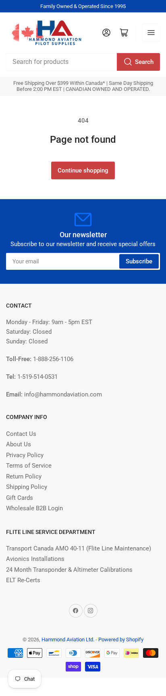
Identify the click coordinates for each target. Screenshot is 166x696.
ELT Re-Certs (23, 580)
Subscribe (139, 261)
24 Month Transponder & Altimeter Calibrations (69, 569)
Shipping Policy (26, 487)
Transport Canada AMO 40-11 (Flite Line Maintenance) (78, 548)
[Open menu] (151, 32)
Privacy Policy (25, 455)
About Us (18, 444)
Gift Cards (19, 497)
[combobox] (83, 62)
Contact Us (21, 433)
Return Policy (24, 476)
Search (144, 62)
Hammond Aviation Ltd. (68, 639)
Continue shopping (83, 170)
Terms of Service (29, 465)
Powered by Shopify (120, 639)
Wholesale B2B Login (34, 508)
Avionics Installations (35, 559)
